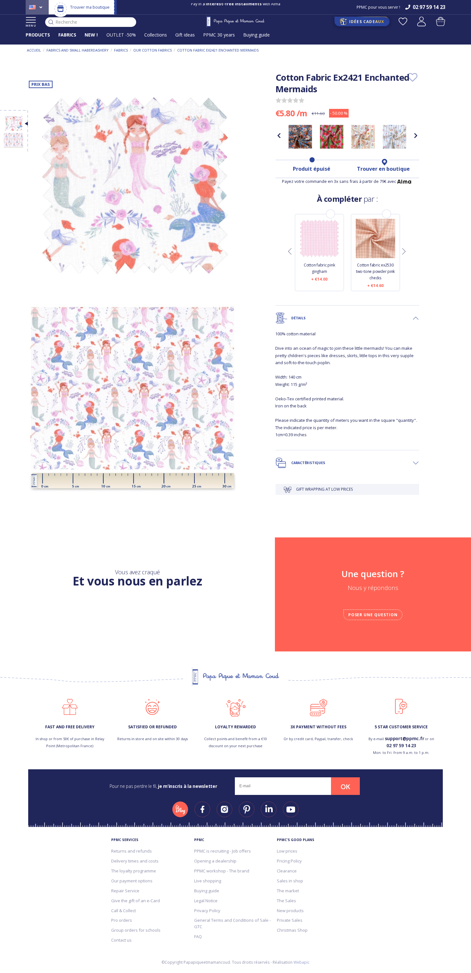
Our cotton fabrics (152, 50)
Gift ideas (185, 35)
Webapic (301, 962)
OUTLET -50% (121, 35)
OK (345, 786)
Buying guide (256, 35)
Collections (155, 35)
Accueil (34, 50)
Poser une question (373, 614)
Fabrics (121, 50)
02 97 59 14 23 (401, 745)
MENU (31, 25)
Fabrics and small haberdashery (77, 50)
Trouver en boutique (383, 168)
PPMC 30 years (219, 35)
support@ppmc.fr (404, 738)
